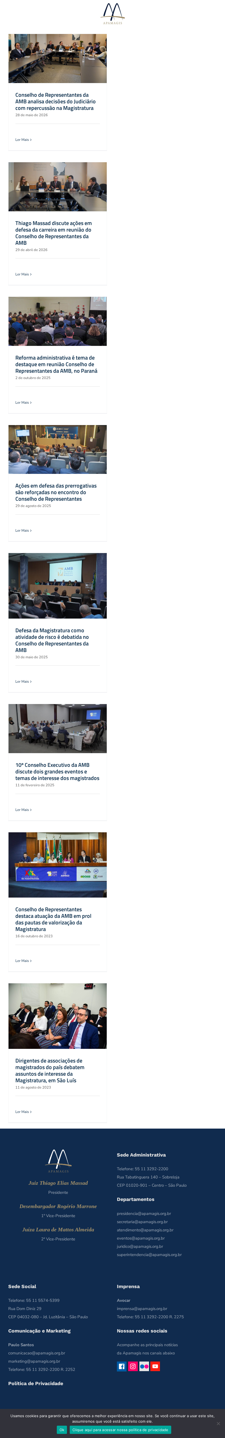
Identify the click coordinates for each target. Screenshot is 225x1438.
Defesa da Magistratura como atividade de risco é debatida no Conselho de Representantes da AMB (52, 640)
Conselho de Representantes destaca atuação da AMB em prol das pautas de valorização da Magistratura (53, 919)
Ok (62, 1430)
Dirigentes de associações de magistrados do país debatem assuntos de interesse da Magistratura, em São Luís (50, 1070)
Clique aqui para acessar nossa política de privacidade (120, 1430)
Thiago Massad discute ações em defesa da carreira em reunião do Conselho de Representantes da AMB (53, 233)
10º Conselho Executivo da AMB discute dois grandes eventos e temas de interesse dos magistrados (57, 771)
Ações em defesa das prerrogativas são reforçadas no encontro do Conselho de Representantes (56, 492)
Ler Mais (22, 139)
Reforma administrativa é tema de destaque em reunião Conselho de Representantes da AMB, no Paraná (56, 364)
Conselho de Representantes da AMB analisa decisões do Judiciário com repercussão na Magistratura (55, 101)
